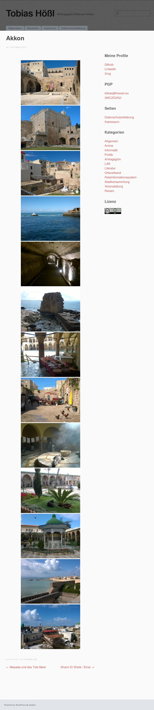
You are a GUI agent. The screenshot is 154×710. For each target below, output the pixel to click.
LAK (107, 163)
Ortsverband (113, 172)
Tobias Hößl (30, 12)
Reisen (109, 191)
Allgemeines (15, 28)
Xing (108, 73)
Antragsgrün (113, 159)
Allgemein (111, 141)
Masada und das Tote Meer (26, 667)
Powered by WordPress (15, 704)
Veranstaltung (114, 186)
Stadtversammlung (117, 182)
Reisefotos (33, 28)
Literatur (110, 168)
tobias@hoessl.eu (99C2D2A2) (117, 95)
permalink (30, 659)
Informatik (111, 150)
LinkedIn (110, 69)
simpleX (31, 704)
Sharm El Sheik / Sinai (77, 667)
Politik (109, 154)
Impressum (50, 28)
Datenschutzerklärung (73, 28)
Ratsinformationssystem (121, 177)
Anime (109, 145)
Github (109, 64)
